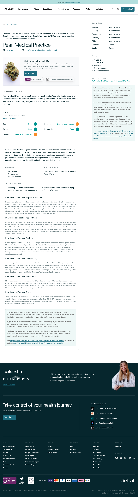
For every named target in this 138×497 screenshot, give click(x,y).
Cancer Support (30, 465)
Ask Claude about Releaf (105, 413)
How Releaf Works (9, 446)
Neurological (29, 456)
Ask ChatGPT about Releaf (106, 409)
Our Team (96, 449)
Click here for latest (9, 118)
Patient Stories (63, 9)
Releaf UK (96, 465)
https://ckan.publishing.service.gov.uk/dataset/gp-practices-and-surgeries (38, 343)
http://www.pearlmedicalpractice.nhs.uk (41, 50)
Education (73, 449)
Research (51, 446)
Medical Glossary (54, 449)
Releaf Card (7, 456)
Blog (71, 446)
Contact (5, 468)
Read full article (9, 385)
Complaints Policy (46, 490)
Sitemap (118, 446)
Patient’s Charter (9, 459)
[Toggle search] (112, 9)
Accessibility (97, 459)
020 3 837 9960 (13, 50)
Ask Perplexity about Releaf (106, 418)
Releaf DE (96, 468)
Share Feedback (8, 465)
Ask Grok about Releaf (104, 428)
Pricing (36, 9)
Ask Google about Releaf (105, 423)
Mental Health (30, 449)
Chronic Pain (29, 446)
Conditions (47, 9)
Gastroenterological (32, 462)
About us (76, 9)
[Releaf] (8, 9)
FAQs (88, 9)
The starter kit (7, 449)
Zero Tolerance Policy (31, 490)
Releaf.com (97, 462)
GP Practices (52, 452)
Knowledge (98, 9)
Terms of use (7, 490)
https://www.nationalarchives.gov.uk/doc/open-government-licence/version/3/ (37, 341)
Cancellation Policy (60, 490)
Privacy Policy (17, 490)
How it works (23, 9)
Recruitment (97, 452)
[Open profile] (118, 9)
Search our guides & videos (72, 2)
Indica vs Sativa (75, 452)
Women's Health (31, 459)
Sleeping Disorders (32, 452)
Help (4, 462)
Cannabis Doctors (99, 456)
